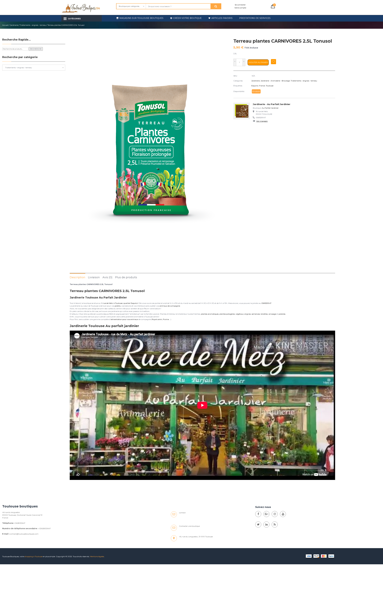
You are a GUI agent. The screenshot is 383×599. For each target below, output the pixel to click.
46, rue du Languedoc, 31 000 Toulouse (196, 536)
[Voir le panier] (273, 7)
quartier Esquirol (130, 303)
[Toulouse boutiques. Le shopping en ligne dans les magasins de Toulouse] (258, 514)
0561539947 (266, 303)
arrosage (272, 314)
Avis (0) (107, 277)
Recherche (36, 49)
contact (182, 512)
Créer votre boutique (187, 18)
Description (77, 277)
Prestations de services (254, 18)
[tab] (77, 277)
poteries (282, 314)
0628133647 (20, 523)
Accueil (5, 25)
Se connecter (240, 5)
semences (256, 314)
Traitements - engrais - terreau (33, 25)
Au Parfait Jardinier (270, 108)
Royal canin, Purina (160, 319)
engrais (247, 314)
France (262, 86)
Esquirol (254, 86)
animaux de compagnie (169, 306)
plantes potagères (227, 314)
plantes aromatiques (210, 314)
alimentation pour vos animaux (124, 319)
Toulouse (269, 86)
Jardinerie (14, 25)
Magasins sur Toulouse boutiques (141, 18)
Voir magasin (262, 121)
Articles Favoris (221, 18)
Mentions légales (97, 556)
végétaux (240, 314)
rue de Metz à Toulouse (113, 303)
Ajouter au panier (258, 62)
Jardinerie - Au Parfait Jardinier (271, 104)
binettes (264, 314)
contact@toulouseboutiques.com (24, 534)
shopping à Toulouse (33, 556)
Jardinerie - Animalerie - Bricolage (275, 81)
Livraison (94, 277)
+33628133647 (44, 528)
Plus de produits (126, 277)
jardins (117, 306)
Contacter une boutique (189, 526)
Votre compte (240, 8)
